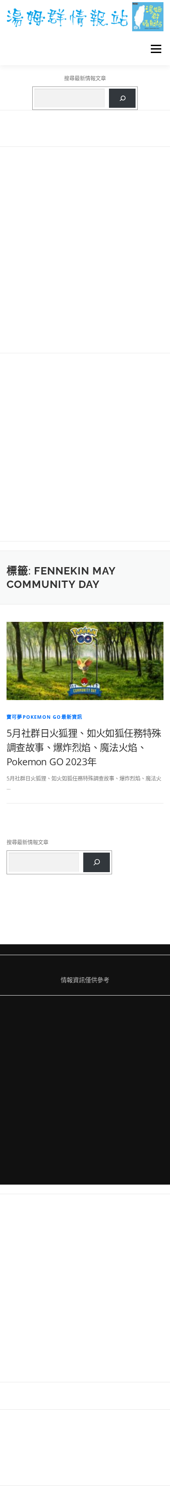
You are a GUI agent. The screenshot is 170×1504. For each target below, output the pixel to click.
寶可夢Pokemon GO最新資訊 (44, 717)
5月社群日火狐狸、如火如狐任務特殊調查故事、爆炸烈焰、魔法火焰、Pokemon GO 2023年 (84, 747)
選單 (153, 49)
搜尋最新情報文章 (85, 78)
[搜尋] (122, 98)
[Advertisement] (85, 250)
